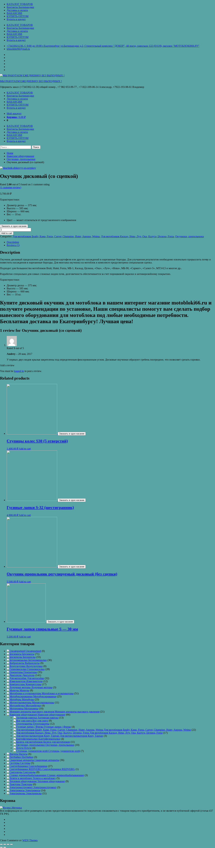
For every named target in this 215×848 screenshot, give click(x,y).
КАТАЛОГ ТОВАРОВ (20, 4)
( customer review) (10, 187)
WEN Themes (30, 840)
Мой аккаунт (14, 113)
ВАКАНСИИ (14, 13)
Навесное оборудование (20, 156)
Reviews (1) (13, 245)
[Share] (4, 844)
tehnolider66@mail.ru (18, 48)
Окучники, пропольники (21, 159)
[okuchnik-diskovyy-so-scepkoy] (18, 167)
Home (10, 153)
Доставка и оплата (17, 10)
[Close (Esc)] (1, 844)
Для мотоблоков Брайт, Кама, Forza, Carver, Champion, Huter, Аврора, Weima (56, 236)
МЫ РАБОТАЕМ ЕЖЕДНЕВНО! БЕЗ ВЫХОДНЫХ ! (31, 81)
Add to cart (6, 233)
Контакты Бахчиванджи (20, 7)
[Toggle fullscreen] (8, 844)
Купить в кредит (16, 19)
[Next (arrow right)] (4, 847)
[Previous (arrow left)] (1, 847)
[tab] (111, 242)
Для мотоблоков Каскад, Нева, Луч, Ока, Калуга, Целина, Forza (137, 236)
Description (13, 242)
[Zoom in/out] (11, 844)
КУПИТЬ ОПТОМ (17, 16)
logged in (19, 371)
